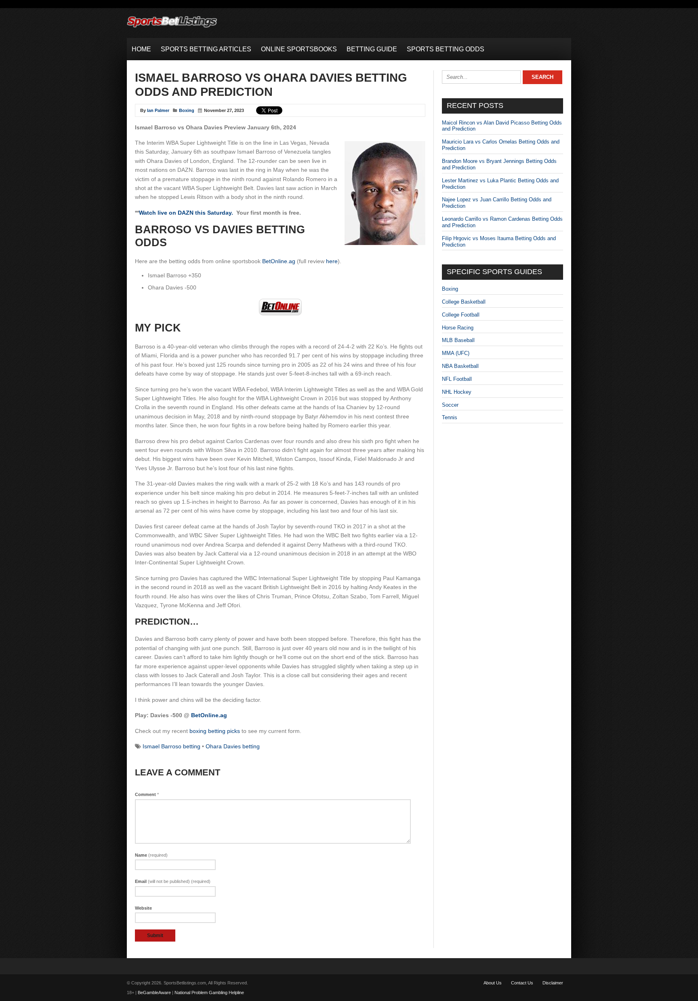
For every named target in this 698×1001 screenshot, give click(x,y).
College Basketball (464, 302)
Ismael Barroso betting (171, 746)
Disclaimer (552, 982)
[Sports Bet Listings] (172, 27)
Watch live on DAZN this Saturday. (186, 212)
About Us (493, 982)
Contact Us (522, 982)
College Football (460, 315)
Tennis (449, 417)
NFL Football (457, 379)
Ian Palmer (158, 110)
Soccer (450, 405)
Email (172, 881)
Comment (147, 794)
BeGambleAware (154, 992)
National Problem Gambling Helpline (209, 992)
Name (151, 855)
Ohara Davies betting (233, 746)
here (332, 261)
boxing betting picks (214, 731)
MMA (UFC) (455, 353)
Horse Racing (457, 328)
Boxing (186, 110)
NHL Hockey (456, 392)
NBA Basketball (460, 366)
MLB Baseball (458, 340)
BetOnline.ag (278, 261)
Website (143, 908)
